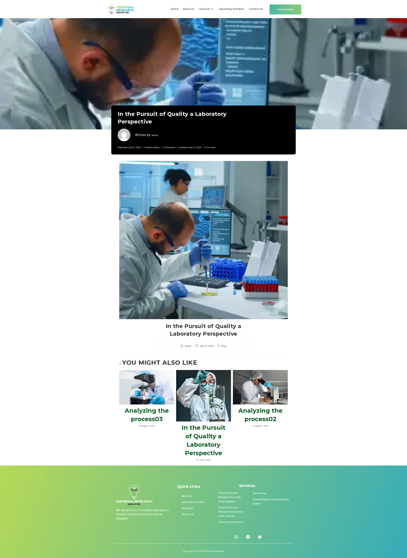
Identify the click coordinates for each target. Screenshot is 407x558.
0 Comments (169, 147)
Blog (157, 147)
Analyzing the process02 (260, 415)
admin (154, 135)
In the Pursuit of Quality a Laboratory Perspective (203, 440)
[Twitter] (260, 537)
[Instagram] (236, 537)
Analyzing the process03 (147, 415)
